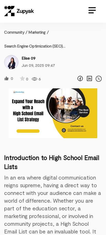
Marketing (36, 32)
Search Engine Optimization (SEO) (33, 45)
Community (16, 32)
